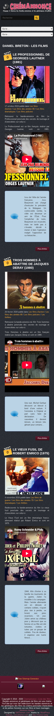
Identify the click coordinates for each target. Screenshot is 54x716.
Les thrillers (22, 503)
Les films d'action (36, 312)
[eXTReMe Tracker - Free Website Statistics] (20, 688)
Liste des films (44, 699)
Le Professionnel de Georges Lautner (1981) (31, 58)
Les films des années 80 (23, 109)
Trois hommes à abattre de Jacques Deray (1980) (31, 263)
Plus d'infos (42, 249)
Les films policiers (25, 111)
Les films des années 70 (22, 500)
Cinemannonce (30, 699)
